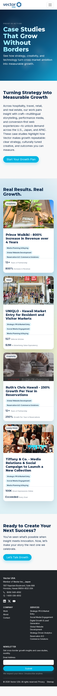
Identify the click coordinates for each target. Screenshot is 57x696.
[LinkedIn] (4, 601)
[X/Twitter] (9, 601)
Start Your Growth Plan (21, 159)
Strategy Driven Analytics (41, 633)
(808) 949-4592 (14, 592)
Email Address (9, 657)
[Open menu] (50, 4)
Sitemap (50, 682)
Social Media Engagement (41, 617)
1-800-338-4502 (14, 595)
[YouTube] (14, 601)
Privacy (41, 682)
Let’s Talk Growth (17, 557)
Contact (6, 618)
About (5, 614)
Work (5, 611)
